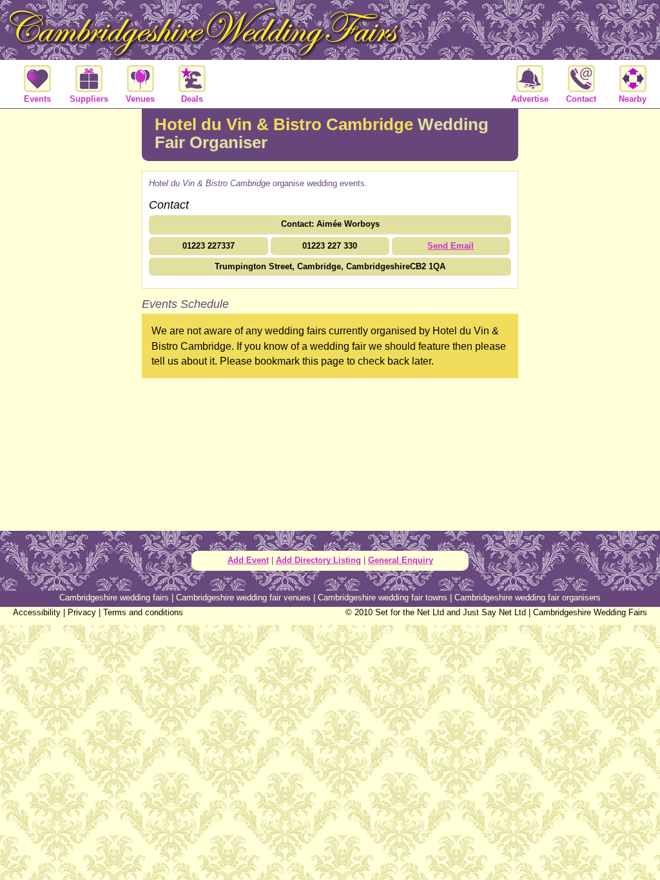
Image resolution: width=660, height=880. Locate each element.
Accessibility (37, 612)
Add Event (248, 560)
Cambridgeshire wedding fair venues (243, 597)
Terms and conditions (143, 612)
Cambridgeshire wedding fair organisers (527, 597)
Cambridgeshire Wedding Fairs (590, 612)
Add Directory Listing (318, 560)
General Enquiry (400, 560)
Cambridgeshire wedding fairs (114, 597)
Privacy (82, 612)
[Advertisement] (70, 318)
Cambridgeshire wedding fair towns (382, 597)
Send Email (450, 246)
